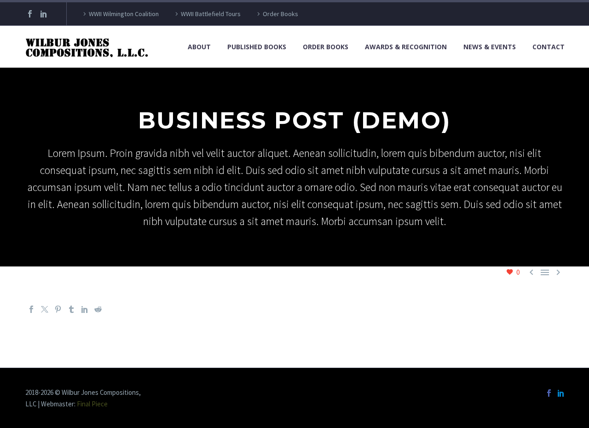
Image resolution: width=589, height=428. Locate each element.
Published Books (256, 46)
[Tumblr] (71, 309)
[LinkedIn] (44, 13)
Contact (548, 46)
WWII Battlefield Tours (211, 14)
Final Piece (92, 403)
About (199, 46)
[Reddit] (98, 309)
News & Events (489, 46)
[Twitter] (44, 309)
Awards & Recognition (406, 46)
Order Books (280, 14)
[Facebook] (30, 13)
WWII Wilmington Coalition (124, 14)
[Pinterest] (58, 309)
